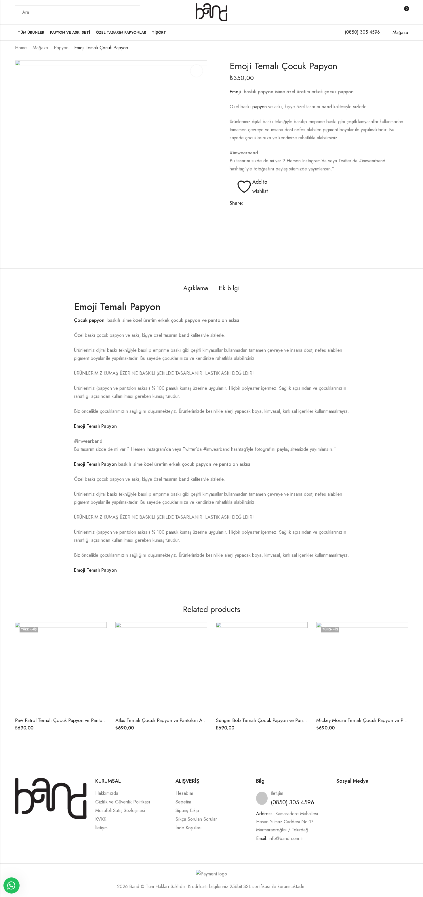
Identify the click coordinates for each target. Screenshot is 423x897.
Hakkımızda (106, 793)
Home (21, 47)
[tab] (195, 288)
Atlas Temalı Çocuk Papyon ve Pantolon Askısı (163, 720)
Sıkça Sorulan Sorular (196, 819)
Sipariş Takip (187, 810)
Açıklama (195, 287)
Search (132, 12)
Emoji (237, 91)
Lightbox (196, 71)
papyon (259, 106)
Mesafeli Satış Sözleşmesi (120, 810)
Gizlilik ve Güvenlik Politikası (122, 802)
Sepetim (183, 802)
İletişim (101, 827)
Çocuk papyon (90, 320)
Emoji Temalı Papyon (117, 306)
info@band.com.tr (286, 838)
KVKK (100, 819)
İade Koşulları (189, 827)
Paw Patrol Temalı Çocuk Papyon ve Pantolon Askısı (69, 720)
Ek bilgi (229, 287)
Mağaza (40, 47)
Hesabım (184, 793)
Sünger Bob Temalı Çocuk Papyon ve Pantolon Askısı (271, 720)
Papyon (61, 47)
